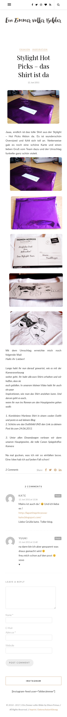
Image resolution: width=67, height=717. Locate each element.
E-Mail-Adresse (11, 630)
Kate (22, 495)
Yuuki (23, 538)
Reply (57, 496)
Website (10, 645)
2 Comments (12, 469)
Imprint (33, 709)
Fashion (25, 49)
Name (9, 615)
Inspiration (40, 49)
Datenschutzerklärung (48, 709)
